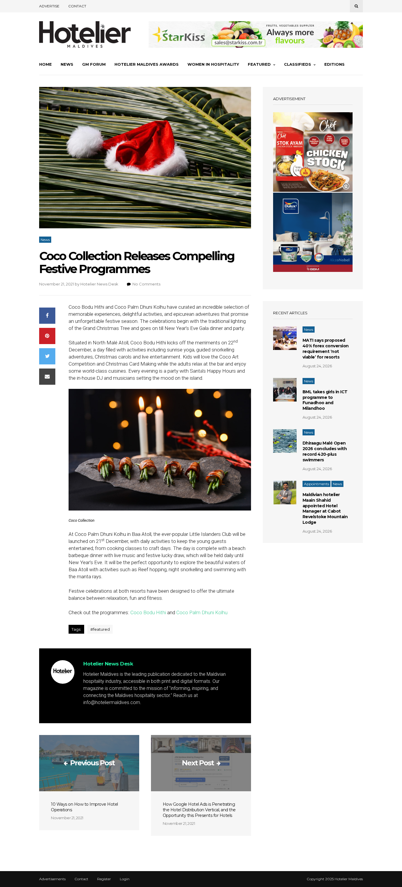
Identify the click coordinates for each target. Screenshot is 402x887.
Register (104, 879)
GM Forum (94, 64)
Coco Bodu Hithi (148, 612)
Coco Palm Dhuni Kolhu (201, 612)
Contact (77, 6)
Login (124, 879)
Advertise (49, 6)
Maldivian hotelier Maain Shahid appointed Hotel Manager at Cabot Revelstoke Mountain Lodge (325, 508)
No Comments (146, 284)
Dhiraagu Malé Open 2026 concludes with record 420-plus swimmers (325, 451)
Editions (334, 64)
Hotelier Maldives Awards (146, 64)
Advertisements (52, 879)
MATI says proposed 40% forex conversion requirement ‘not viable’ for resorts (326, 349)
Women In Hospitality (213, 64)
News (67, 64)
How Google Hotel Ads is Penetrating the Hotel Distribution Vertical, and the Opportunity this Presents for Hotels (199, 810)
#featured (100, 629)
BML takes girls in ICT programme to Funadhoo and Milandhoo (325, 400)
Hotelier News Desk (99, 284)
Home (45, 64)
